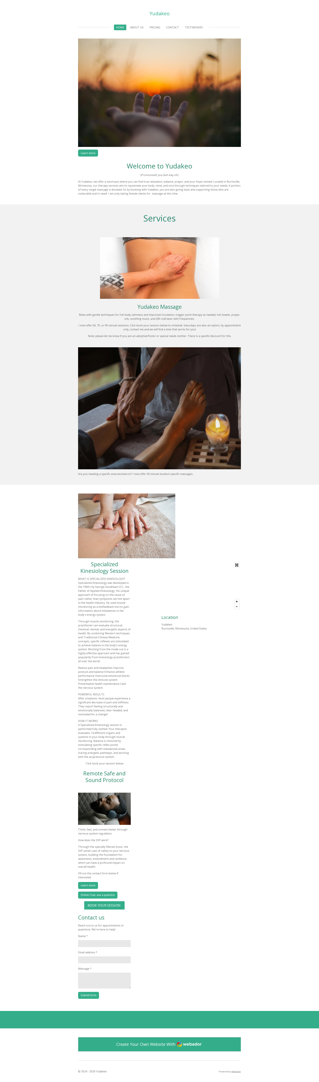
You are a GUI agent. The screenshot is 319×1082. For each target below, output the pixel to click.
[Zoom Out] (236, 606)
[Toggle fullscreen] (236, 565)
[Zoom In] (236, 601)
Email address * (87, 952)
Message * (85, 968)
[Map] (201, 586)
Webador (236, 1071)
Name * (83, 936)
